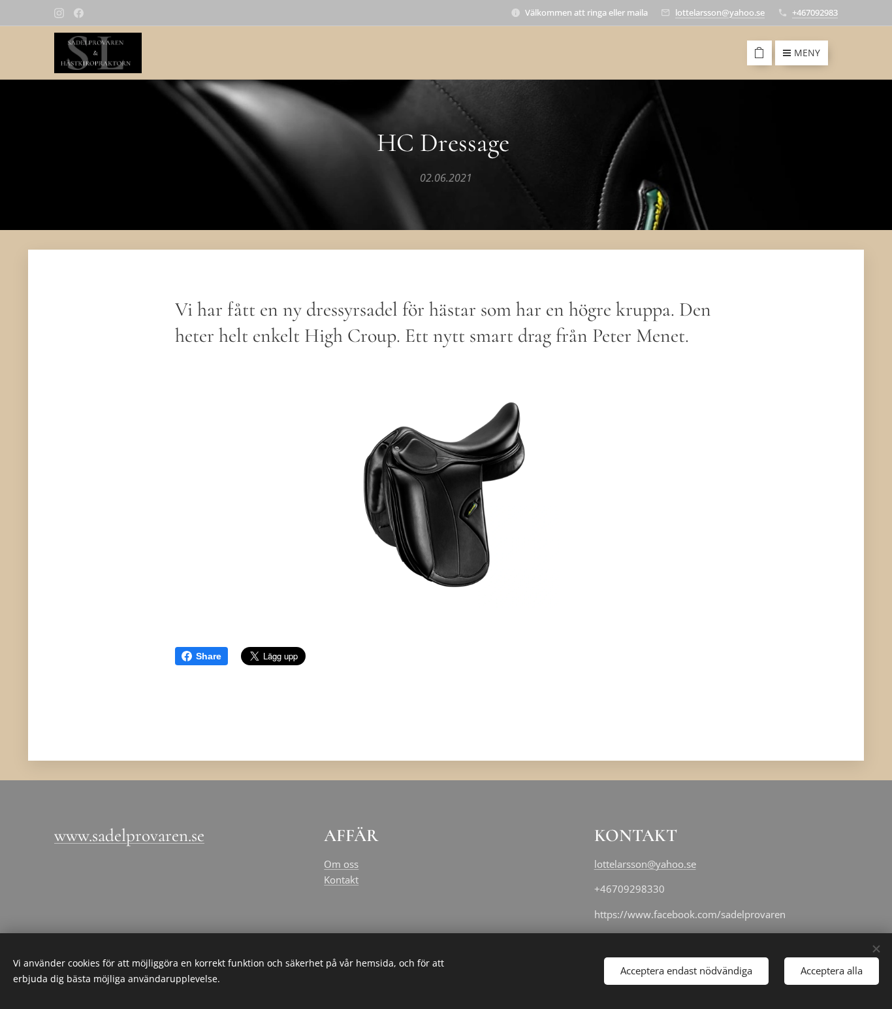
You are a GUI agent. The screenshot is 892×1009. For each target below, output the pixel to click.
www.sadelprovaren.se (129, 835)
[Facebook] (79, 13)
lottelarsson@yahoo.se (720, 12)
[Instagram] (59, 13)
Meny (807, 52)
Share (208, 656)
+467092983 (815, 12)
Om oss (341, 863)
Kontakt (341, 879)
